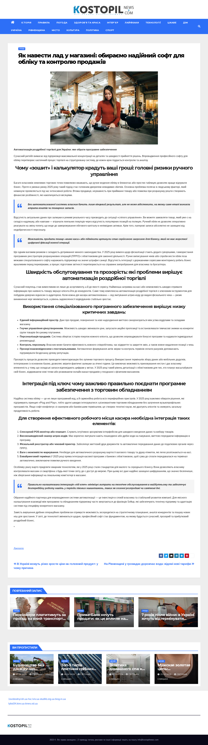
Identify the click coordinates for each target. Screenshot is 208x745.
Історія (26, 22)
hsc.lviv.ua (33, 699)
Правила (44, 22)
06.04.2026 (70, 674)
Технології (153, 22)
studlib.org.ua (47, 699)
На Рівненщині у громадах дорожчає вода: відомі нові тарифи (148, 563)
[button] (199, 26)
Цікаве (171, 22)
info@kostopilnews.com (148, 740)
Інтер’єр (112, 22)
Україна (16, 30)
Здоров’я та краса (87, 22)
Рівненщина (36, 30)
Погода (61, 22)
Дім (185, 22)
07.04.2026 (21, 674)
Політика (92, 30)
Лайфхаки (132, 22)
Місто (56, 30)
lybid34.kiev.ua (16, 703)
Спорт (110, 30)
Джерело (19, 548)
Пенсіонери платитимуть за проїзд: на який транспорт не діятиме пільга (39, 619)
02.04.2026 (118, 674)
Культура (73, 30)
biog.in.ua (60, 699)
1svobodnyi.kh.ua (17, 699)
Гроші (21, 49)
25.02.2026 (166, 674)
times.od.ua (31, 703)
